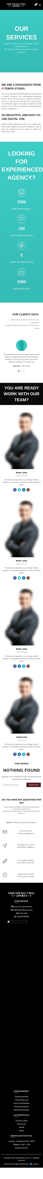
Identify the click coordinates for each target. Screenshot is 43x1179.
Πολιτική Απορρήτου (21, 1106)
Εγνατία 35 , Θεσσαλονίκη (22, 907)
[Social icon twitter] (19, 489)
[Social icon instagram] (28, 489)
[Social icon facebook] (15, 489)
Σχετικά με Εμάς (22, 1121)
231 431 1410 (22, 913)
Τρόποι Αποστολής (21, 1097)
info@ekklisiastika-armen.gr (22, 910)
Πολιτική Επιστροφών (21, 1110)
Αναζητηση (33, 785)
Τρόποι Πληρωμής (21, 1100)
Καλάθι (21, 1127)
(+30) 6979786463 (22, 916)
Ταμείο (21, 1131)
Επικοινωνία (21, 1124)
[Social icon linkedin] (23, 489)
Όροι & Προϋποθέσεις (22, 1103)
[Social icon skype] (23, 666)
